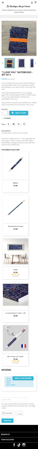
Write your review (23, 378)
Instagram (24, 445)
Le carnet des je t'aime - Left (16, 313)
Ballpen (15, 183)
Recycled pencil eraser (15, 226)
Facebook (14, 445)
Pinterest (24, 124)
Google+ (19, 124)
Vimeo (19, 445)
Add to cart (18, 113)
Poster (15, 270)
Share (8, 124)
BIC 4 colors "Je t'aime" (15, 356)
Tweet (14, 124)
